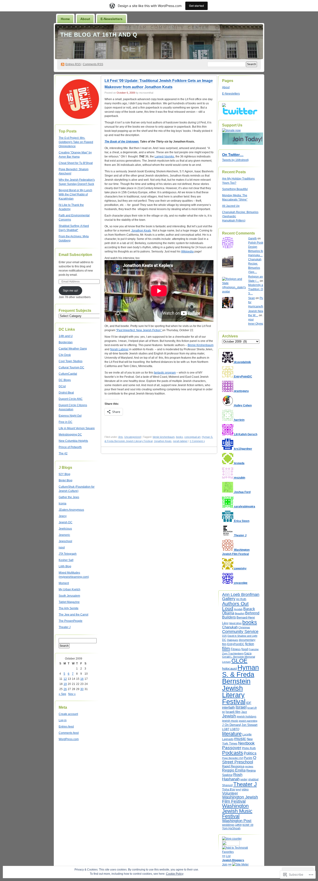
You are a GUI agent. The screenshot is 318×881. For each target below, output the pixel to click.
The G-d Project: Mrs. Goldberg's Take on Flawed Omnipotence (76, 142)
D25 (224, 635)
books (179, 436)
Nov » (72, 694)
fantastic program (165, 372)
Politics (250, 753)
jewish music (230, 720)
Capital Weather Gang (73, 348)
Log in (63, 720)
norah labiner (180, 441)
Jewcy (63, 516)
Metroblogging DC (70, 434)
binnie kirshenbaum (164, 436)
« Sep (62, 694)
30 (82, 689)
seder (243, 779)
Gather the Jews (69, 497)
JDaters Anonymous (71, 509)
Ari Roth (241, 599)
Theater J (65, 627)
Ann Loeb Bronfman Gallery (240, 596)
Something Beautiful (235, 189)
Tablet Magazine (69, 602)
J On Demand (231, 725)
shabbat (253, 779)
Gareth (252, 238)
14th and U (66, 336)
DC (224, 640)
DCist (62, 386)
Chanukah (230, 627)
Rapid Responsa (233, 766)
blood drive (235, 623)
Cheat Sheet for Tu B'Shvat (76, 163)
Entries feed (66, 726)
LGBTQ (234, 729)
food (244, 649)
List (228, 856)
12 (65, 678)
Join (224, 864)
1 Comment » (197, 441)
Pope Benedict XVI (232, 758)
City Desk (65, 355)
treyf (238, 789)
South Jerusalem (69, 595)
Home (65, 19)
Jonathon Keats (141, 230)
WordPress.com (69, 739)
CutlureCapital (68, 373)
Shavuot (227, 785)
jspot (62, 547)
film (226, 648)
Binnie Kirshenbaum (200, 345)
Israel (241, 707)
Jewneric (64, 535)
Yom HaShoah (231, 828)
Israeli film (233, 712)
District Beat (66, 392)
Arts (120, 436)
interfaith (228, 707)
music (240, 738)
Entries (73, 64)
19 (65, 684)
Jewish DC (65, 522)
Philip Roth (249, 748)
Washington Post (236, 820)
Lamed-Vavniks (164, 156)
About (85, 19)
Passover (231, 747)
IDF (248, 703)
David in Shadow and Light (242, 635)
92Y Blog (64, 474)
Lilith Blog (65, 566)
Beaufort (239, 613)
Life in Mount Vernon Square (77, 428)
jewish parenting (248, 720)
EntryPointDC (235, 644)
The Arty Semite (68, 608)
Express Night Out (70, 415)
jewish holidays (246, 716)
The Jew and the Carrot (73, 614)
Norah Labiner (119, 349)
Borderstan (66, 342)
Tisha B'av (228, 789)
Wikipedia (187, 251)
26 (65, 689)
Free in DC (65, 422)
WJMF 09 (247, 824)
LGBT (225, 729)
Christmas (244, 627)
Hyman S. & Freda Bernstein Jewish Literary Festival (240, 684)
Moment (64, 583)
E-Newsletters (111, 19)
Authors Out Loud (235, 606)
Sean (251, 298)
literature (232, 734)
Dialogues (232, 640)
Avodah (238, 609)
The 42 (63, 453)
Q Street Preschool (239, 759)
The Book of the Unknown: (122, 141)
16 (82, 678)
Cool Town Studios (70, 361)
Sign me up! (70, 290)
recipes (249, 766)
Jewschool (65, 541)
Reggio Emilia (234, 770)
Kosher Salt (66, 560)
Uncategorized (132, 436)
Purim (248, 758)
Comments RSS (93, 64)
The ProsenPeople (70, 620)
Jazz (244, 712)
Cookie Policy (174, 873)
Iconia (62, 503)
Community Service (240, 631)
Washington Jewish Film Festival (240, 799)
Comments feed (69, 733)
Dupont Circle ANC (71, 399)
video (245, 789)
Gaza (247, 653)
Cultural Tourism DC (71, 367)
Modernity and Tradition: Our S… (257, 289)
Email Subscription (75, 255)
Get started (196, 5)
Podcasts (232, 753)
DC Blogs (65, 380)
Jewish (229, 716)
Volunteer (230, 793)
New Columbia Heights (73, 440)
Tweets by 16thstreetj (235, 160)
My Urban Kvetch (69, 589)
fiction (249, 644)
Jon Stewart (249, 725)
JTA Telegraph (68, 553)
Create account (68, 714)
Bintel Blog (65, 480)
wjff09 (238, 824)
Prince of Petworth (70, 447)
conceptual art (192, 436)
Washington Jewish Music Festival (237, 811)
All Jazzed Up (231, 205)
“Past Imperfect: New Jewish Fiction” (139, 330)
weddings (228, 825)
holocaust (229, 668)
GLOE (239, 661)
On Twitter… (233, 155)
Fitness (236, 649)
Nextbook (246, 743)
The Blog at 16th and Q (98, 34)
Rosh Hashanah (232, 776)
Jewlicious (65, 528)
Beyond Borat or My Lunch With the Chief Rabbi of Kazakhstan (75, 194)
